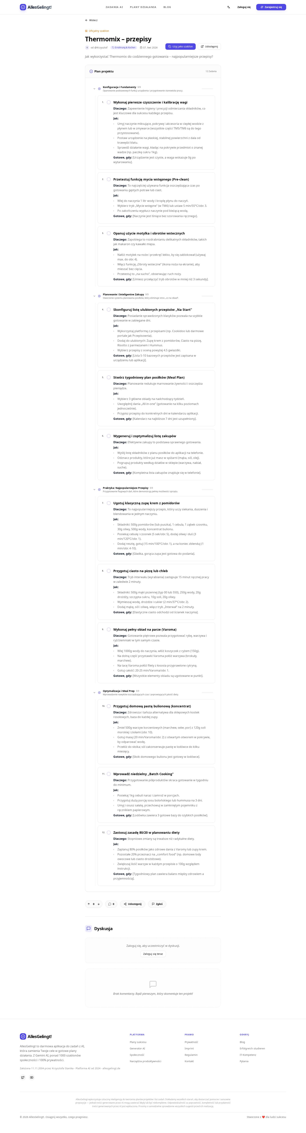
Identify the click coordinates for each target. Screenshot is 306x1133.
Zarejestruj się (273, 7)
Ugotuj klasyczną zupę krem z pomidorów (146, 503)
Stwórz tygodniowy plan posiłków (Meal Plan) (149, 377)
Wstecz (93, 20)
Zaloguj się (244, 7)
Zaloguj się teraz (153, 953)
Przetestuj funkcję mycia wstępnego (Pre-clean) (151, 179)
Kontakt (189, 1061)
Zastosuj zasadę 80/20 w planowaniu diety (146, 832)
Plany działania (143, 7)
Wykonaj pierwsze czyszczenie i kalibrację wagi (150, 102)
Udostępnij (211, 46)
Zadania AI (114, 7)
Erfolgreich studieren (252, 1048)
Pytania (244, 1061)
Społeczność (137, 1054)
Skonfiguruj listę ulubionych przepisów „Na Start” (152, 309)
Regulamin (191, 1054)
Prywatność (191, 1042)
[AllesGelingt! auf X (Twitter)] (23, 1077)
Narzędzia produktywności (145, 1061)
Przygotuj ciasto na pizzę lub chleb (140, 571)
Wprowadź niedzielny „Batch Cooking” (143, 774)
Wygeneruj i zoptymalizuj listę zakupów (144, 436)
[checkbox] (108, 102)
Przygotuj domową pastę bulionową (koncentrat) (152, 706)
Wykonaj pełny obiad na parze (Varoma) (144, 629)
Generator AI (137, 1048)
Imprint (189, 1048)
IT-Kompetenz (248, 1054)
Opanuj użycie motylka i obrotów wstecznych (149, 233)
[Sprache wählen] (228, 7)
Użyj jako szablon (182, 46)
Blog (167, 7)
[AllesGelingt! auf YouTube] (32, 1077)
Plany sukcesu (138, 1042)
